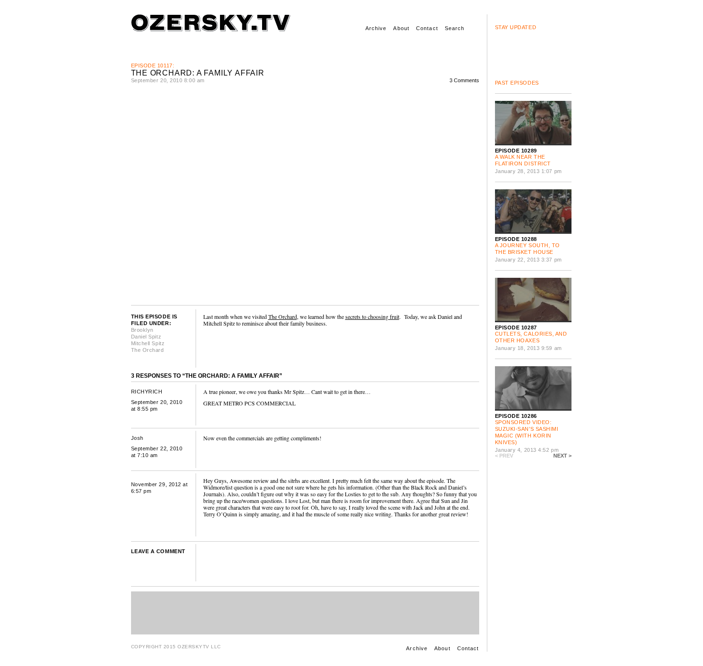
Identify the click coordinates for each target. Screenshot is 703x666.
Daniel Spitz (146, 336)
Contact (427, 28)
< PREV (504, 455)
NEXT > (562, 455)
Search (455, 28)
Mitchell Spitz (148, 343)
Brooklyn (142, 330)
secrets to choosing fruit (372, 316)
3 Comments (464, 80)
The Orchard (147, 350)
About (401, 28)
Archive (376, 28)
